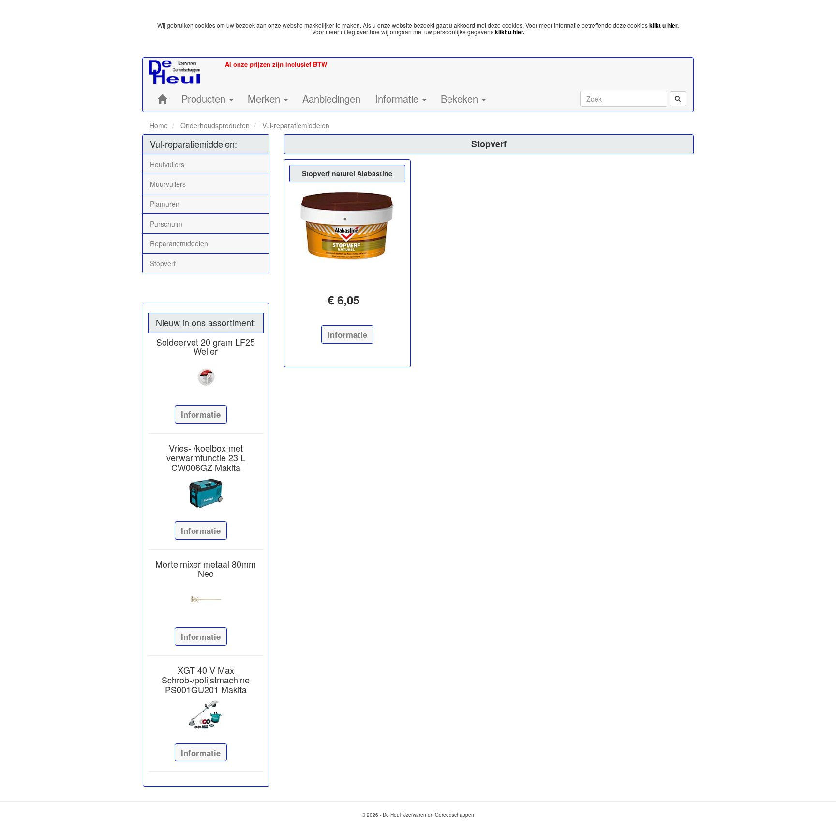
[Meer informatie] (206, 377)
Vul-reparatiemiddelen (294, 125)
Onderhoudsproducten (214, 125)
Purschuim (166, 223)
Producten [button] (204, 98)
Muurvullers (168, 184)
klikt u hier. (664, 25)
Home (158, 125)
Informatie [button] (398, 98)
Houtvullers (167, 164)
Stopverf (163, 263)
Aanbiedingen (331, 98)
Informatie (201, 414)
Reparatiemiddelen (179, 243)
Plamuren (164, 204)
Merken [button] (265, 98)
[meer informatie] (347, 229)
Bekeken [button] (461, 98)
